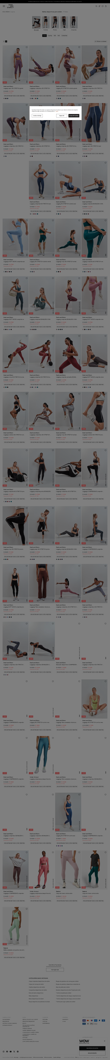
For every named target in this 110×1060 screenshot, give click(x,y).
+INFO (56, 111)
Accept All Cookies (73, 115)
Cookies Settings (37, 115)
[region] (55, 113)
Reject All (61, 115)
